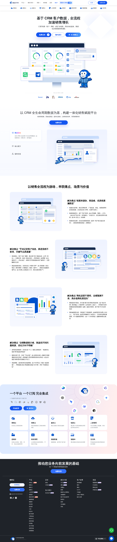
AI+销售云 (74, 35)
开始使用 (16, 408)
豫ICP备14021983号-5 (21, 539)
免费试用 (102, 2)
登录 (91, 2)
